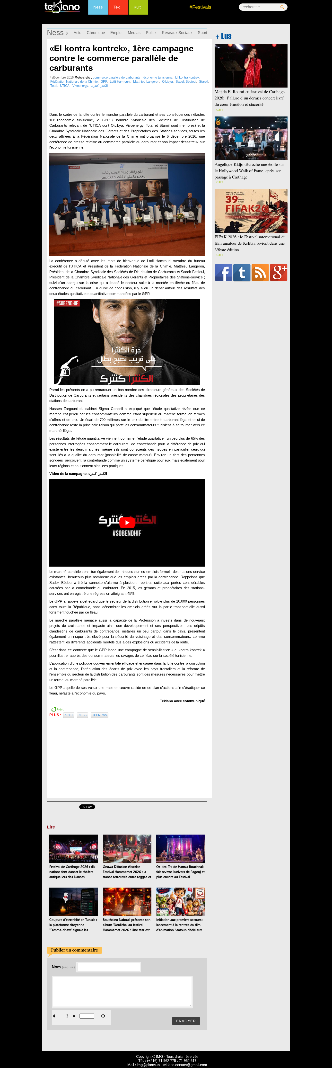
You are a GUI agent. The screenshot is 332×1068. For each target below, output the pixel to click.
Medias (134, 33)
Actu (77, 33)
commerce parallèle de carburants (116, 77)
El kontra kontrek (187, 77)
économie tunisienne (157, 77)
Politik (151, 33)
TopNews (99, 715)
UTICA (65, 86)
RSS (260, 272)
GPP (104, 81)
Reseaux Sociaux (177, 33)
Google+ (279, 272)
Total (53, 86)
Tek (117, 7)
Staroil (203, 81)
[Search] (282, 7)
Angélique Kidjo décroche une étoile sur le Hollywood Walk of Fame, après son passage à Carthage (249, 170)
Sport (202, 33)
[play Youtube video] (127, 523)
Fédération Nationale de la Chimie (74, 81)
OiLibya (167, 81)
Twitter (242, 272)
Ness (98, 7)
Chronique (96, 33)
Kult (137, 7)
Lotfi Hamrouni (120, 81)
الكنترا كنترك (99, 86)
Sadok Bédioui (186, 81)
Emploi (116, 33)
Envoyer (186, 1021)
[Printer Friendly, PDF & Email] (57, 709)
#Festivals (200, 7)
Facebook (224, 272)
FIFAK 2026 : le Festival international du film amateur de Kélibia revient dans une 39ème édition (250, 243)
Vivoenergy (80, 86)
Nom (63, 967)
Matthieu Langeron (146, 81)
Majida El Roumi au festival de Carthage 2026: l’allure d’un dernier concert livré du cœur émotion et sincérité (250, 98)
